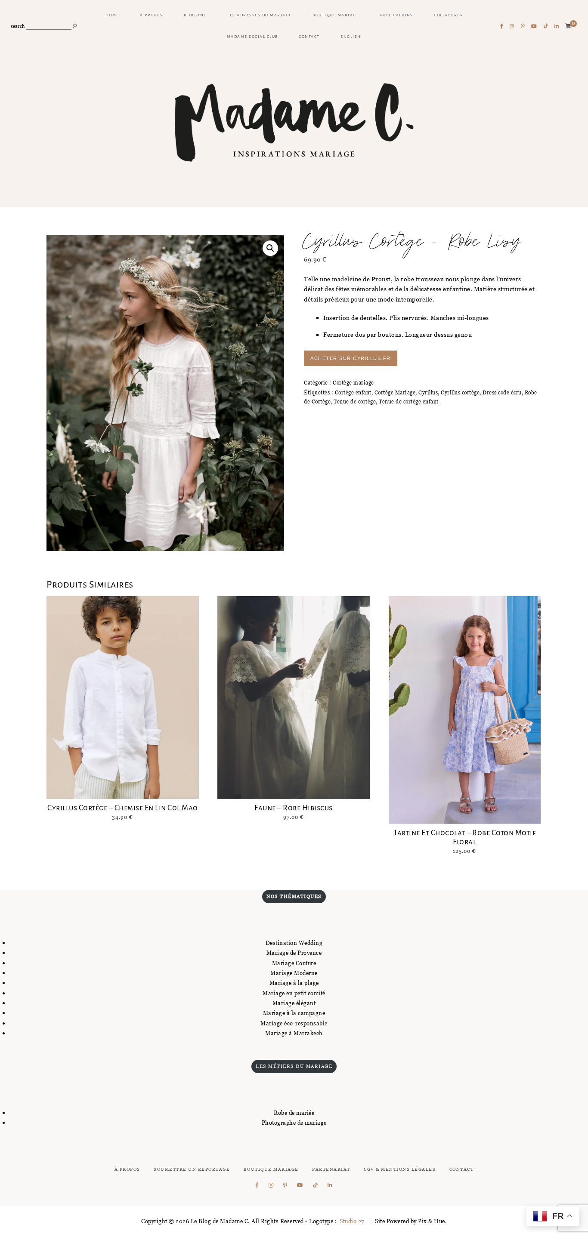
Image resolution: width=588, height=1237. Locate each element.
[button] (270, 248)
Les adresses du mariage (259, 15)
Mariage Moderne (294, 972)
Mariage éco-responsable (294, 1023)
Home (112, 15)
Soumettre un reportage (192, 1169)
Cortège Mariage (395, 392)
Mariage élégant (294, 1003)
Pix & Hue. (432, 1221)
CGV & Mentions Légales (400, 1169)
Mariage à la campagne (294, 1012)
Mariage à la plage (294, 982)
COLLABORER (448, 15)
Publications (396, 15)
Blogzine (195, 15)
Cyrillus (428, 392)
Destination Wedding (294, 942)
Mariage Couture (294, 963)
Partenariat (331, 1169)
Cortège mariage (353, 382)
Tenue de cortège (355, 401)
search (18, 26)
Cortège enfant (353, 392)
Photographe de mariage (294, 1122)
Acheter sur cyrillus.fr (350, 358)
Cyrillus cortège (460, 392)
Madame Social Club (252, 36)
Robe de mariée (294, 1112)
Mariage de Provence (294, 952)
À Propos (127, 1169)
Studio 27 (351, 1221)
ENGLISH (350, 36)
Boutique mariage (336, 15)
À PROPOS (151, 15)
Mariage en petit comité (294, 993)
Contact (309, 36)
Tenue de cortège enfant (409, 401)
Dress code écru (502, 392)
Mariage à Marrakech (294, 1033)
